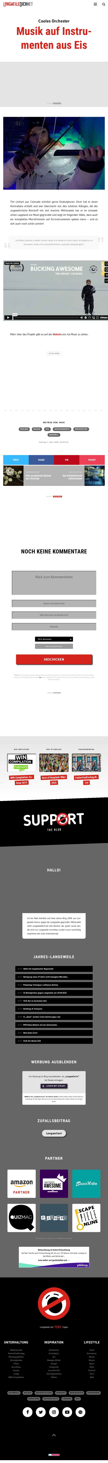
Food (92, 1350)
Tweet (16, 460)
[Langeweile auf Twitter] (40, 1412)
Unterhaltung (16, 1342)
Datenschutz (51, 1399)
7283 (57, 1327)
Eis (47, 429)
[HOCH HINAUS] (54, 1435)
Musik (36, 429)
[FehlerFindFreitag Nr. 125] (86, 770)
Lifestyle (92, 1342)
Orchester (81, 429)
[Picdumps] (54, 1217)
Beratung (34, 1399)
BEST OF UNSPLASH (53, 749)
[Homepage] (20, 4)
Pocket (92, 460)
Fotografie (54, 1367)
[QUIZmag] (21, 1217)
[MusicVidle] (86, 1183)
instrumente (62, 429)
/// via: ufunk (54, 353)
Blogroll (14, 1393)
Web (92, 1377)
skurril (54, 435)
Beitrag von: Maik (54, 423)
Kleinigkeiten (16, 1360)
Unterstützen (44, 1393)
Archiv (28, 1393)
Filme (16, 1363)
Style (92, 1367)
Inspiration (54, 1342)
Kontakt (61, 1393)
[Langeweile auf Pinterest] (80, 1412)
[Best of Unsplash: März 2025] (54, 770)
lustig (16, 1373)
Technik (91, 1370)
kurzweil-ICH (54, 1370)
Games (16, 1370)
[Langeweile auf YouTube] (67, 1412)
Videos (54, 1377)
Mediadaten (76, 1393)
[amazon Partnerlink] (21, 1183)
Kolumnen (92, 1353)
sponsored (94, 1393)
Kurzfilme (16, 1367)
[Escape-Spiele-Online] (86, 1217)
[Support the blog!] (54, 822)
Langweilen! (54, 1133)
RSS (78, 1399)
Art (54, 1356)
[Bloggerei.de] (54, 1454)
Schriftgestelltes (54, 1373)
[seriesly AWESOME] (54, 1183)
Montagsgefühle (16, 1356)
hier (40, 677)
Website (57, 334)
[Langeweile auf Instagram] (54, 1412)
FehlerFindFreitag (16, 1353)
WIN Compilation (16, 1377)
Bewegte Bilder (54, 1360)
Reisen (92, 1360)
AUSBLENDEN (57, 103)
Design (24, 429)
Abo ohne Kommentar (54, 646)
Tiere (92, 1373)
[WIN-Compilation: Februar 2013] (21, 770)
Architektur (54, 1353)
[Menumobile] (95, 4)
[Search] (104, 4)
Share (41, 460)
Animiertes (54, 1350)
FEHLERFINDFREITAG (86, 749)
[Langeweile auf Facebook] (27, 1412)
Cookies (67, 1399)
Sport (91, 1363)
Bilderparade (16, 1350)
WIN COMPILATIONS (21, 749)
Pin (66, 460)
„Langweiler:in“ (72, 1076)
